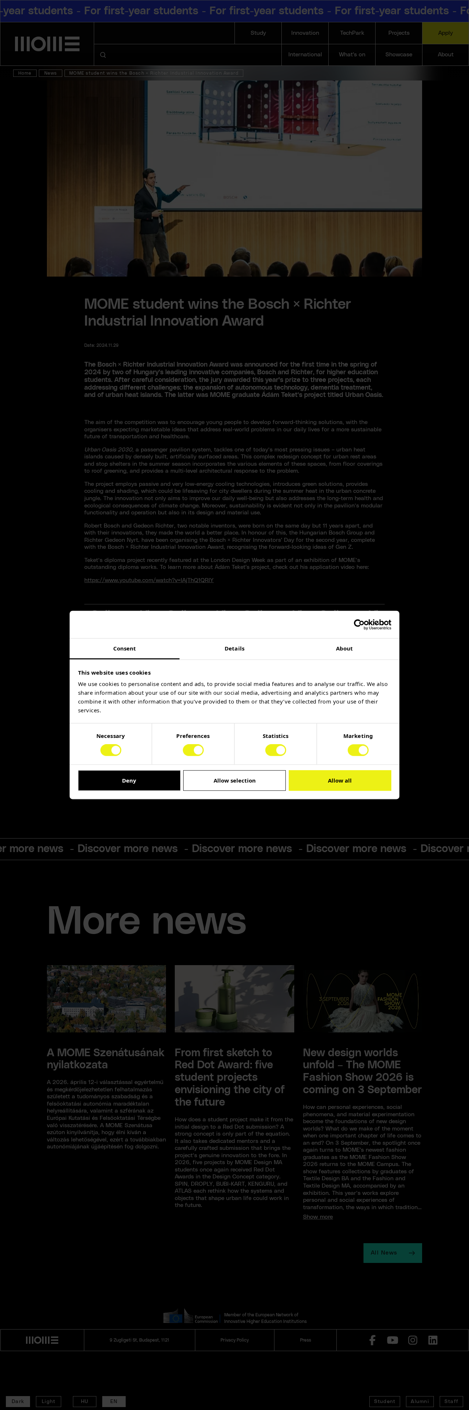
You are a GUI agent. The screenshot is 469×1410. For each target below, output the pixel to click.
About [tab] (344, 648)
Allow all (340, 780)
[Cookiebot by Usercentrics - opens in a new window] (359, 624)
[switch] (193, 750)
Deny (129, 780)
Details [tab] (234, 648)
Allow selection (235, 780)
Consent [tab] (124, 648)
